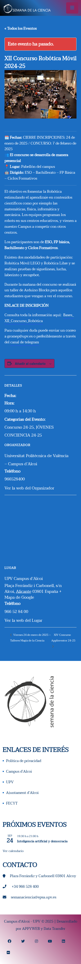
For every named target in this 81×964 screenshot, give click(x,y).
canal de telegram (24, 342)
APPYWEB (31, 929)
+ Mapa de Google (32, 594)
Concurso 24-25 (19, 427)
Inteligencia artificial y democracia (42, 841)
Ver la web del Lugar (23, 620)
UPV (10, 782)
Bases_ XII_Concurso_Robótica (39, 318)
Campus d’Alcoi (19, 771)
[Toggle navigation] (72, 8)
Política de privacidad (23, 761)
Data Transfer (54, 929)
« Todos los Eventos (20, 28)
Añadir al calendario (30, 363)
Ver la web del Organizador (29, 488)
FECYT (12, 803)
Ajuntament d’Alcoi (22, 793)
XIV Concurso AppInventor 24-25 (63, 638)
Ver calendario (13, 851)
